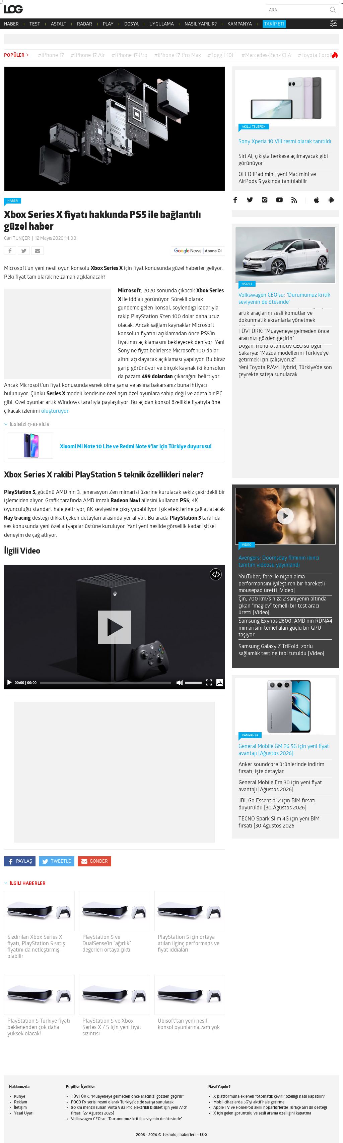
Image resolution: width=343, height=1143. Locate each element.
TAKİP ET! (274, 24)
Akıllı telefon (254, 127)
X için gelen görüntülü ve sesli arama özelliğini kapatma (262, 1113)
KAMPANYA (239, 24)
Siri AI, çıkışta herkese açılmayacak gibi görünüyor (283, 160)
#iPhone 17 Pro (129, 55)
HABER (11, 24)
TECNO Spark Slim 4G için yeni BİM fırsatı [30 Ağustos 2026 (279, 822)
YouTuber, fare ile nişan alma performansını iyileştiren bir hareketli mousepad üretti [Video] (281, 584)
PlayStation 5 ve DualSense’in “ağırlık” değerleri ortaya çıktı (106, 944)
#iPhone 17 (51, 55)
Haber (12, 201)
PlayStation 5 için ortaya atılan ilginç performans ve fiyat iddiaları (188, 944)
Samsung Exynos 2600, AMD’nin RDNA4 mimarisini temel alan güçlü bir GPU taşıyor (285, 628)
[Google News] (198, 251)
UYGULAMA (161, 24)
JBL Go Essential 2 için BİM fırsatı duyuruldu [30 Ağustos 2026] (277, 804)
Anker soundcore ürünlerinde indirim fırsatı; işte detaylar (281, 768)
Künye (19, 1097)
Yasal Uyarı (23, 1113)
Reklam (20, 1102)
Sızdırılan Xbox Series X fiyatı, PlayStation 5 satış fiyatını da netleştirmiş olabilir (36, 947)
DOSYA (131, 24)
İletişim (20, 1108)
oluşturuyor (54, 411)
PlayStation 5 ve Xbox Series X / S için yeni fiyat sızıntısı (111, 1028)
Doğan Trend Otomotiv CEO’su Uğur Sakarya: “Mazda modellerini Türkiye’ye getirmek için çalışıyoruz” (283, 353)
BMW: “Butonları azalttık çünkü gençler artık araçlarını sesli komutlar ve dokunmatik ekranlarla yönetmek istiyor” (283, 317)
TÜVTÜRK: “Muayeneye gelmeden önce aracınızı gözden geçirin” (283, 335)
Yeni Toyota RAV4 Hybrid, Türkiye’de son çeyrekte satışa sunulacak (285, 371)
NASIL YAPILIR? (201, 24)
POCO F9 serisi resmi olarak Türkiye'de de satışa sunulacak (122, 1102)
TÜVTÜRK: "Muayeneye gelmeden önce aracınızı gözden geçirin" (127, 1097)
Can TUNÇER (17, 238)
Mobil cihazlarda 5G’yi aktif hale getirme (248, 1102)
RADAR (84, 24)
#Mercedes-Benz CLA (266, 55)
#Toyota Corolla (316, 55)
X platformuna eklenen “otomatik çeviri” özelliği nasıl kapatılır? (269, 1097)
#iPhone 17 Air (88, 55)
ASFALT (58, 24)
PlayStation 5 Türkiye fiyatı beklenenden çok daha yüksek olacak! (38, 1028)
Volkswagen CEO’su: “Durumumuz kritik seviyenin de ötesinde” (284, 299)
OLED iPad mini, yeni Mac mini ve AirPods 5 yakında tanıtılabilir (277, 178)
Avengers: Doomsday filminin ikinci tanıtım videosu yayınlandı (278, 562)
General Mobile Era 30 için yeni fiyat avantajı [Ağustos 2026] (280, 786)
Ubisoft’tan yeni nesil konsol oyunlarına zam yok (189, 1024)
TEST (34, 24)
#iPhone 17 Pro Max (177, 55)
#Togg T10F (221, 55)
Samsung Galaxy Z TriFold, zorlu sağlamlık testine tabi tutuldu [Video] (281, 650)
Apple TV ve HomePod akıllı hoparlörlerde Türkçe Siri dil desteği (270, 1108)
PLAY (108, 24)
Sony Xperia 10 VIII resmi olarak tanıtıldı (284, 142)
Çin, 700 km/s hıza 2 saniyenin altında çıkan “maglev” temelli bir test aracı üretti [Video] (282, 606)
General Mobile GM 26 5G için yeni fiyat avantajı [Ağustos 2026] (283, 750)
